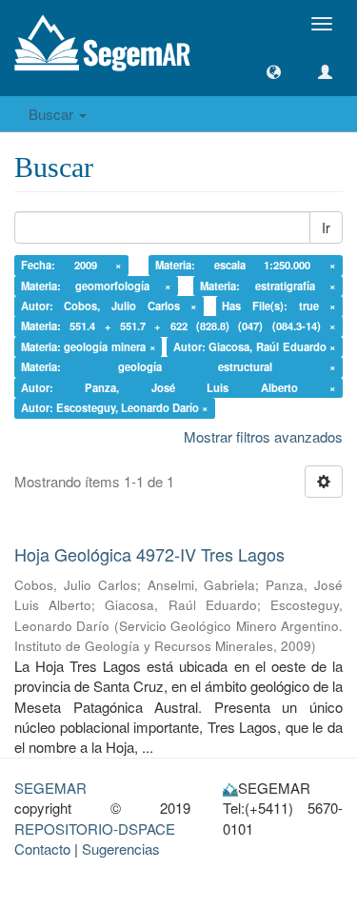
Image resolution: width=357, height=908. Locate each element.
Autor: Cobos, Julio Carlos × (109, 305)
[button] (273, 72)
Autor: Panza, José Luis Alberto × (179, 387)
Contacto (42, 849)
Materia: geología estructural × (179, 367)
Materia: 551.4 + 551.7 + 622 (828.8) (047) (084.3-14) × (179, 326)
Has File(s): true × (279, 305)
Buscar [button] (53, 114)
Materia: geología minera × (88, 346)
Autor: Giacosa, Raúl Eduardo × (255, 346)
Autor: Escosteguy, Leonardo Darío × (114, 407)
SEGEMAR (50, 788)
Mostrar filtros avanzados (263, 436)
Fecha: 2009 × (72, 264)
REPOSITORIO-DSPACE (94, 829)
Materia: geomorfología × (96, 285)
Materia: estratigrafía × (268, 285)
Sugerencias (121, 849)
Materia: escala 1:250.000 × (246, 264)
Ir (326, 227)
